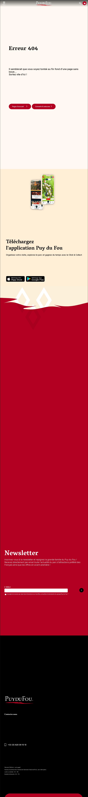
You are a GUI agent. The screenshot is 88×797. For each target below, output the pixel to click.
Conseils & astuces (42, 106)
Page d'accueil (18, 106)
